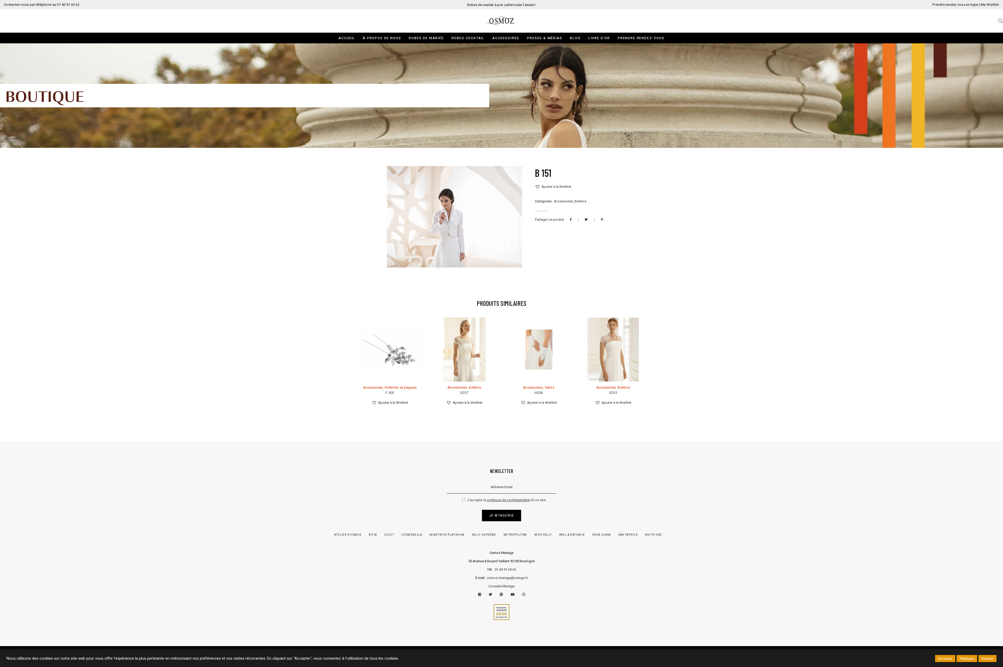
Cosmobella (411, 535)
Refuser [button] (987, 658)
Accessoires (563, 201)
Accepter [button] (945, 658)
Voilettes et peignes (400, 387)
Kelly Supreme (484, 535)
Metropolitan (515, 535)
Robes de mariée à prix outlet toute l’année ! (501, 4)
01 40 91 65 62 (505, 569)
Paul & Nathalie (572, 535)
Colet (389, 535)
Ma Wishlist (990, 4)
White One (653, 535)
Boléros (580, 201)
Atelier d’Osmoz (347, 535)
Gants (549, 387)
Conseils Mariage (501, 586)
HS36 (538, 392)
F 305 (390, 392)
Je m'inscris (501, 515)
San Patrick (628, 535)
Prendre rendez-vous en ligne (955, 4)
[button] (553, 187)
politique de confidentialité (508, 500)
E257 (464, 392)
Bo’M (373, 535)
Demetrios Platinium (447, 535)
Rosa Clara (601, 535)
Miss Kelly (543, 535)
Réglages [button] (967, 658)
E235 (613, 392)
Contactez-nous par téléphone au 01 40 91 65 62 (41, 4)
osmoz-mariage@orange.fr (507, 577)
